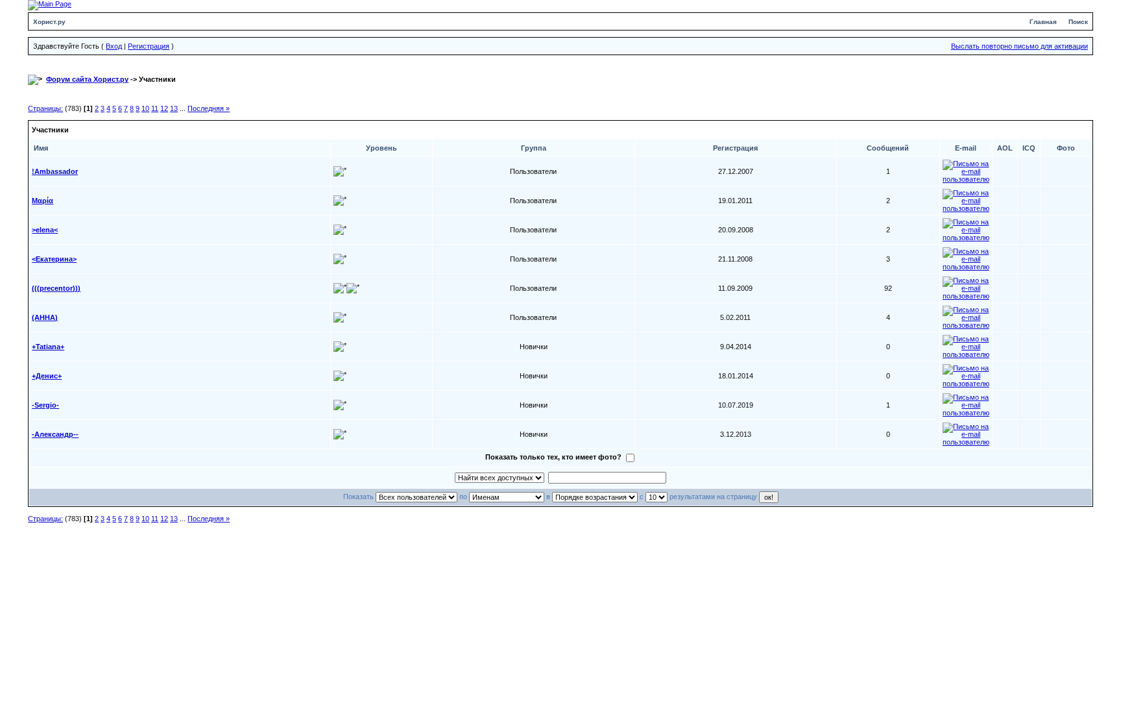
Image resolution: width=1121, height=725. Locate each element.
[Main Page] (49, 4)
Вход (114, 46)
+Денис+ (47, 376)
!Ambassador (55, 171)
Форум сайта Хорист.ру (87, 79)
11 (154, 108)
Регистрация (148, 46)
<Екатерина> (54, 259)
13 (174, 108)
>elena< (45, 230)
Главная (1043, 21)
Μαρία (42, 200)
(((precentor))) (56, 288)
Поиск (1078, 21)
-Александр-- (55, 434)
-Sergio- (45, 405)
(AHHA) (45, 317)
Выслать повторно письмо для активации (1019, 46)
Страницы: (45, 108)
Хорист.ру (49, 21)
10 (145, 108)
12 (164, 108)
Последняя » (208, 108)
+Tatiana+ (48, 346)
